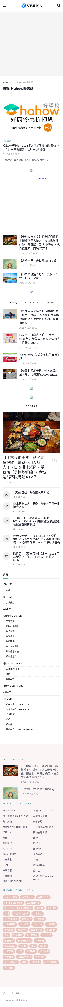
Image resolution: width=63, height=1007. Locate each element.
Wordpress (12, 669)
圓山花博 (51, 929)
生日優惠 (10, 631)
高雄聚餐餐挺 (50, 962)
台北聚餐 (22, 929)
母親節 (23, 946)
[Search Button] (58, 5)
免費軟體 (51, 908)
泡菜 (33, 946)
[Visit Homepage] (31, 5)
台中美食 (26, 919)
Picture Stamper (13, 902)
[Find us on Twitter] (12, 993)
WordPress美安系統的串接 (18, 908)
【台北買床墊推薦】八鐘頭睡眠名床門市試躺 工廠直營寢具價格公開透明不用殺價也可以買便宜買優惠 (39, 317)
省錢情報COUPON (12, 615)
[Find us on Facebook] (8, 993)
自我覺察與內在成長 (13, 686)
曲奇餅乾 (39, 940)
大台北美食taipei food (17, 709)
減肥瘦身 (8, 951)
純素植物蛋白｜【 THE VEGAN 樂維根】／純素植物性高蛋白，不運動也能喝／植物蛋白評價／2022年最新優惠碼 (36, 539)
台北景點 (10, 602)
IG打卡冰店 (27, 897)
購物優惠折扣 (12, 651)
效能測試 (8, 940)
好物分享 (7, 584)
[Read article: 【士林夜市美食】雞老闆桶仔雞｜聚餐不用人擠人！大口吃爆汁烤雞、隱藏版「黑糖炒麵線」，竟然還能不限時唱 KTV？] (10, 240)
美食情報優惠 (12, 646)
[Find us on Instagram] (4, 993)
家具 (8, 590)
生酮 (20, 951)
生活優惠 (10, 636)
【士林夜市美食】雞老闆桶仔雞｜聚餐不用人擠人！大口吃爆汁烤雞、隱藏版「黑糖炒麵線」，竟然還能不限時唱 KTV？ (39, 243)
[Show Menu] (4, 5)
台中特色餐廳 (11, 919)
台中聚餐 (39, 919)
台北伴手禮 (9, 924)
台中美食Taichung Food (18, 704)
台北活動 (51, 924)
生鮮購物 (10, 641)
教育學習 (7, 141)
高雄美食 (35, 962)
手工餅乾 (46, 935)
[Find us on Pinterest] (17, 993)
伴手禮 (39, 908)
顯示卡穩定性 (11, 962)
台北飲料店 (36, 929)
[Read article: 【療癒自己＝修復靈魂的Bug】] (10, 264)
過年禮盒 (39, 956)
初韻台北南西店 (21, 913)
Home (6, 82)
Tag (14, 82)
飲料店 (9, 724)
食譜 (8, 719)
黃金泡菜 (8, 967)
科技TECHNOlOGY (12, 663)
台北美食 (8, 929)
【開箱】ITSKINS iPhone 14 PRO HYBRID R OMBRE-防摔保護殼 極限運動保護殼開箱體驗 (36, 521)
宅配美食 (17, 935)
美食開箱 (10, 714)
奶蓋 (6, 935)
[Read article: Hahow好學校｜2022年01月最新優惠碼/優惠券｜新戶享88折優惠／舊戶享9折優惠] (31, 116)
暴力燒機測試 (24, 940)
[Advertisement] (31, 44)
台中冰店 (37, 913)
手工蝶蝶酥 (32, 935)
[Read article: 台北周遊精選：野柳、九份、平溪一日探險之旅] (10, 278)
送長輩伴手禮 (24, 956)
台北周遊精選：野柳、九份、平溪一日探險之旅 (36, 505)
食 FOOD (7, 698)
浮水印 (43, 946)
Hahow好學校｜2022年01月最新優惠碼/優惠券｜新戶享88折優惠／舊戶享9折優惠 (31, 148)
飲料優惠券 (11, 656)
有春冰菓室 (9, 946)
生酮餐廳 (31, 951)
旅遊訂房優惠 (12, 626)
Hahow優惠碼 (26, 82)
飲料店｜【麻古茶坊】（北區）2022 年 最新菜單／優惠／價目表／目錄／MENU (39, 339)
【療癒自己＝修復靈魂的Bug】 (38, 261)
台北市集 (24, 924)
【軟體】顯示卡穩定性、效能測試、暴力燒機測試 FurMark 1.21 (38, 373)
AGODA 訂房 (10, 897)
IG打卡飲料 (43, 897)
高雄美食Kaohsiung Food (19, 729)
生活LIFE (7, 609)
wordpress (33, 902)
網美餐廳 (44, 951)
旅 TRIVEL (7, 596)
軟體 (8, 674)
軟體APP (10, 679)
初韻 (6, 913)
